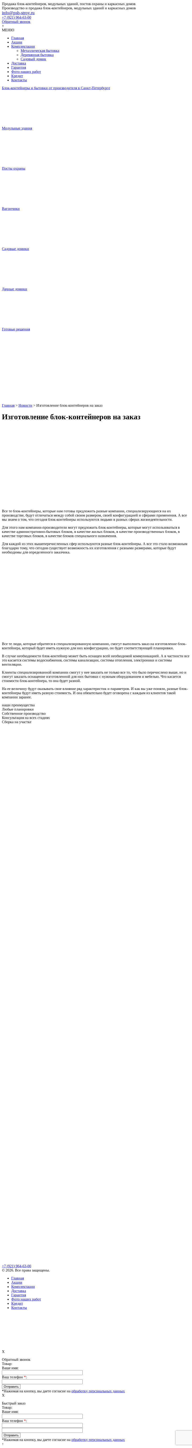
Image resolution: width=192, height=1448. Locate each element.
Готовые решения (16, 329)
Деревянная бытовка (37, 55)
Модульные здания (17, 128)
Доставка (18, 63)
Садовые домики (15, 249)
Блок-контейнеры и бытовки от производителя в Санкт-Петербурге (56, 88)
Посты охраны (13, 168)
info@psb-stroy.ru (18, 12)
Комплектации (23, 46)
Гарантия (18, 67)
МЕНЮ (8, 30)
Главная (17, 38)
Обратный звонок (16, 22)
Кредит (17, 76)
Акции (16, 42)
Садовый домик (33, 59)
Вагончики (11, 209)
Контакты (19, 80)
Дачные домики (14, 289)
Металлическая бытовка (40, 51)
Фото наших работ (26, 72)
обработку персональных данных (98, 1391)
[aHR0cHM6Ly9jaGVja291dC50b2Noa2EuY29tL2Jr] (96, 385)
